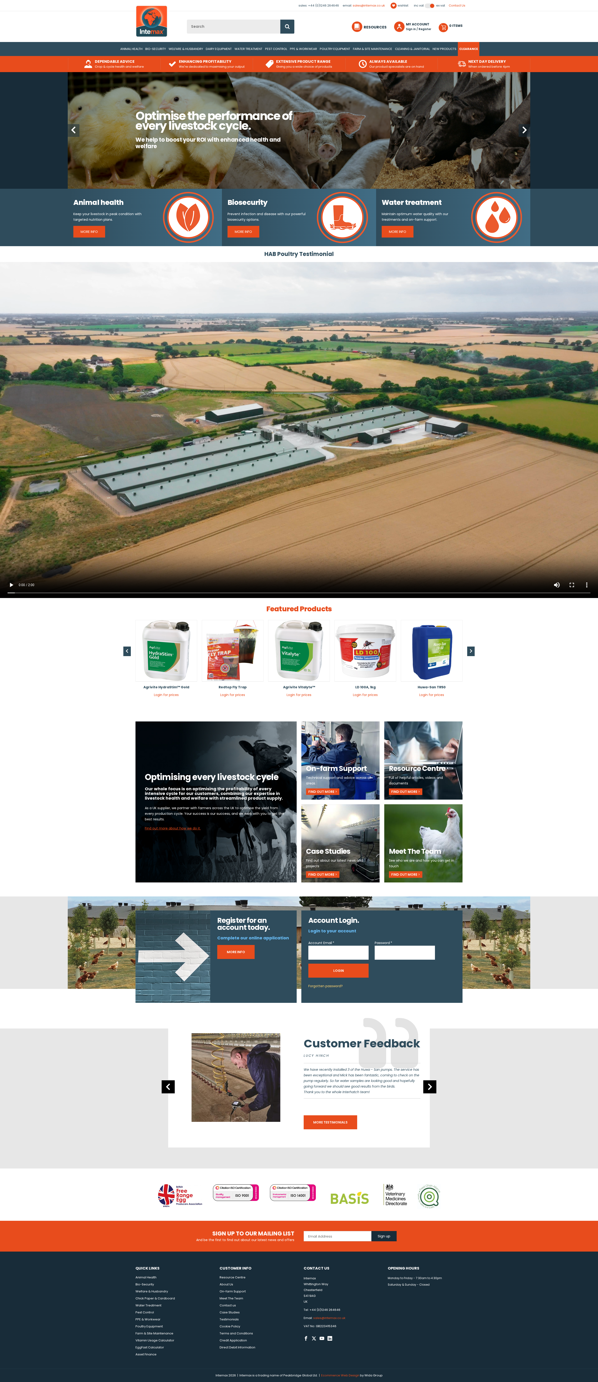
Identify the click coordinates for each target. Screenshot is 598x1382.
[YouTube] (322, 1338)
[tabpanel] (166, 660)
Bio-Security (155, 49)
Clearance (468, 49)
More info (236, 952)
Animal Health (131, 49)
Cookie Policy (230, 1326)
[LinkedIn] (329, 1338)
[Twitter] (314, 1338)
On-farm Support (233, 1291)
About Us (226, 1284)
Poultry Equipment (335, 49)
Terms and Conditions (236, 1333)
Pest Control (276, 49)
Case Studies (230, 1312)
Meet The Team (231, 1298)
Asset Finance (146, 1354)
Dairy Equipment (219, 49)
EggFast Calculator (149, 1347)
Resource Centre (233, 1277)
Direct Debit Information (237, 1347)
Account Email (320, 943)
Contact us (228, 1305)
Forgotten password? (325, 986)
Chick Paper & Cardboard (155, 1298)
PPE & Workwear (303, 49)
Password (382, 943)
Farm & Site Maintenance (372, 49)
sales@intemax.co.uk (369, 5)
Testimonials (229, 1319)
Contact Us (457, 5)
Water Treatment (248, 49)
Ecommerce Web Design (340, 1375)
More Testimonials (330, 1122)
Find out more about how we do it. (173, 828)
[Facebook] (306, 1338)
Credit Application (233, 1340)
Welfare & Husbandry (186, 49)
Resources (375, 27)
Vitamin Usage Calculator (154, 1340)
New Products (444, 49)
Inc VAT (419, 5)
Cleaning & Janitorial (412, 49)
